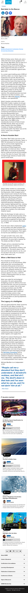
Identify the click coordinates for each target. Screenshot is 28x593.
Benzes (17, 96)
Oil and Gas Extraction (7, 51)
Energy (21, 49)
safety (24, 226)
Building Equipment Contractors (10, 49)
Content (4, 6)
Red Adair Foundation (10, 352)
